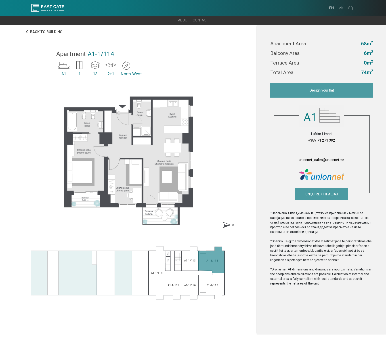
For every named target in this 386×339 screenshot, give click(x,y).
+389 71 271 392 (321, 140)
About (183, 20)
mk (341, 8)
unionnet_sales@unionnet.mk (321, 160)
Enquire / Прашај (321, 194)
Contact (200, 20)
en (331, 8)
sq (350, 8)
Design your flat (321, 90)
